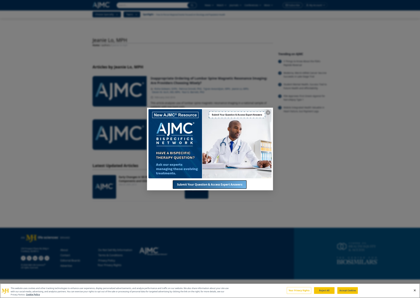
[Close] (414, 290)
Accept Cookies (347, 290)
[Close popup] (268, 112)
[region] (210, 290)
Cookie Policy (33, 294)
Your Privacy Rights (299, 290)
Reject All (324, 290)
